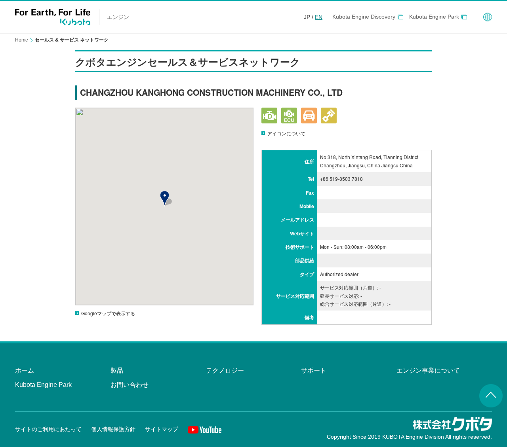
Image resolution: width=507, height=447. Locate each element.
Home (21, 40)
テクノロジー (225, 370)
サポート (313, 370)
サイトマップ (161, 429)
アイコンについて (286, 133)
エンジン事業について (428, 370)
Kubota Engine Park (434, 16)
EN (318, 17)
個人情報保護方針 (113, 429)
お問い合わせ (130, 384)
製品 (117, 370)
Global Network (487, 17)
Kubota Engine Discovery (363, 16)
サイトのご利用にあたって (48, 429)
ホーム (24, 370)
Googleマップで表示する (108, 313)
